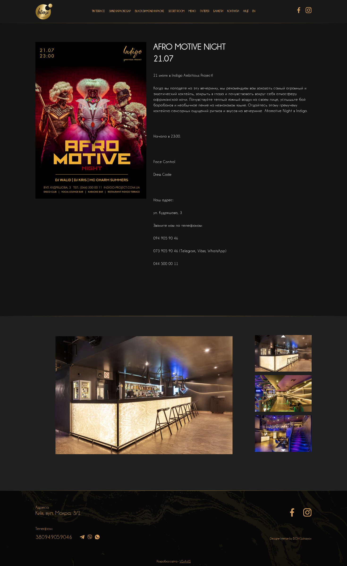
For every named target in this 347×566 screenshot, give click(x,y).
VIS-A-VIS (185, 561)
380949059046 (53, 537)
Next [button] (283, 453)
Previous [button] (283, 332)
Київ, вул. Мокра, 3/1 (58, 513)
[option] (144, 395)
